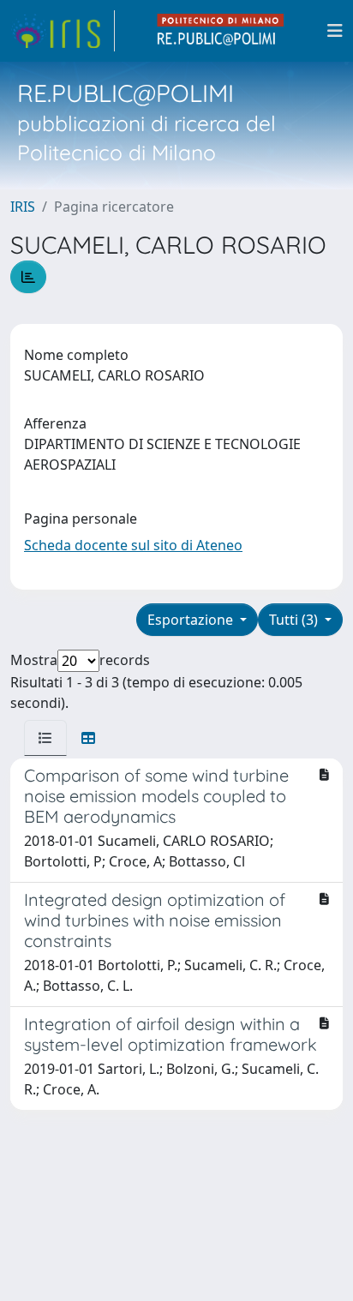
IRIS (22, 206)
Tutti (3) (295, 619)
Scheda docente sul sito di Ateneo (133, 545)
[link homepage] (62, 30)
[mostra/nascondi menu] (335, 30)
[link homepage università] (221, 30)
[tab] (45, 738)
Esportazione (191, 619)
